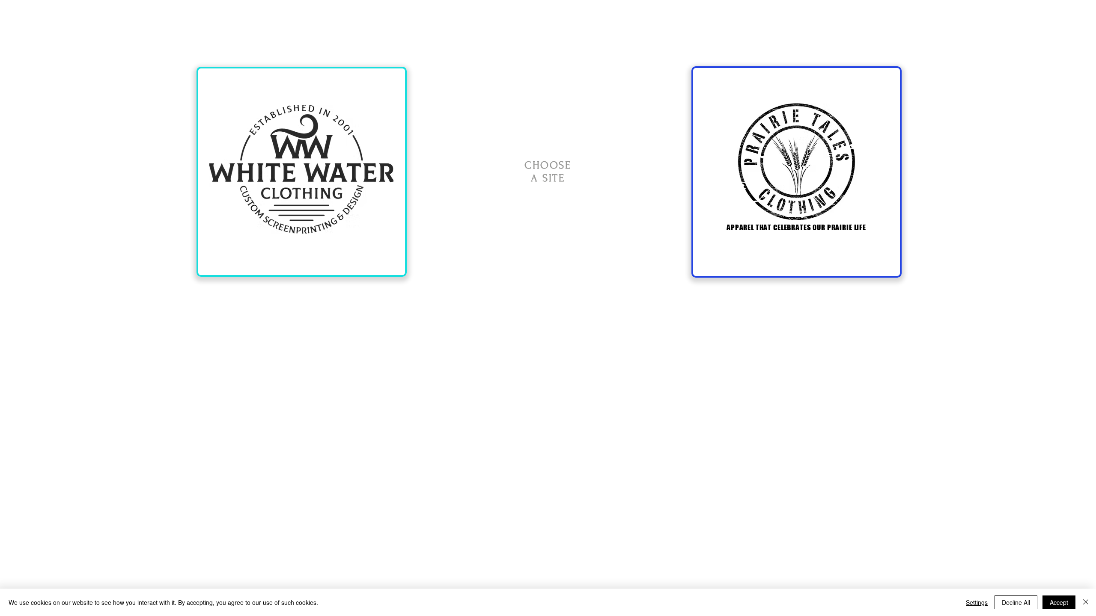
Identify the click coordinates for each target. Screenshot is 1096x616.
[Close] (1086, 602)
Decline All (1016, 602)
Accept (1059, 602)
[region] (302, 172)
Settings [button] (977, 602)
